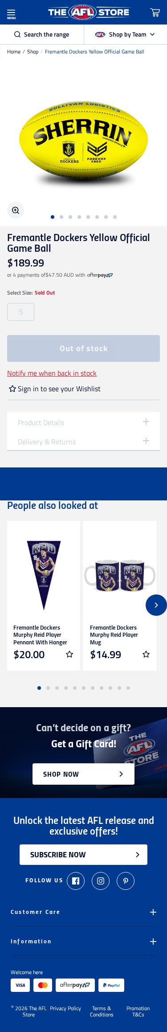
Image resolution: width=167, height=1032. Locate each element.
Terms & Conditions (102, 1011)
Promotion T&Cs (138, 1011)
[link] (100, 275)
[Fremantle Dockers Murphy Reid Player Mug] (120, 576)
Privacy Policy (65, 1008)
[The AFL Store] (89, 12)
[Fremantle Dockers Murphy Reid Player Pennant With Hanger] (43, 576)
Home (13, 52)
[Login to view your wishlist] (69, 654)
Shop (32, 52)
